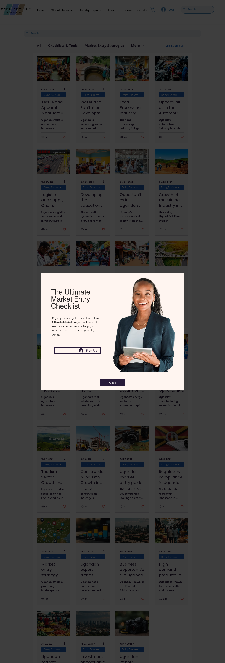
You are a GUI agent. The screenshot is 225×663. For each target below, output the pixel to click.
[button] (112, 382)
